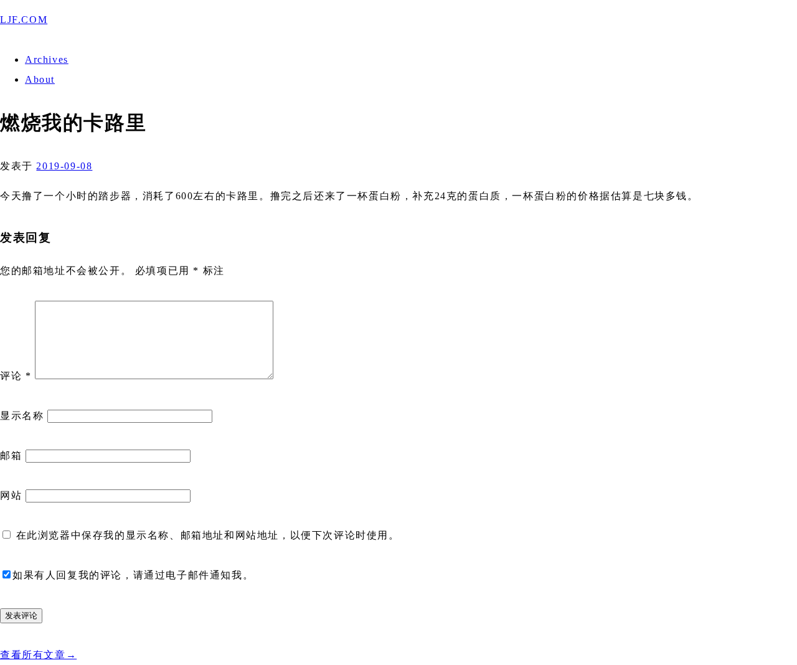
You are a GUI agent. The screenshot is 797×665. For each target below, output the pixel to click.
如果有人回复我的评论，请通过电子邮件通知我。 (132, 575)
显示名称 (22, 415)
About (40, 79)
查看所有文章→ (38, 654)
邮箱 (11, 455)
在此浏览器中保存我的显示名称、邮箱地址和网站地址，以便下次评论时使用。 (208, 535)
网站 (11, 495)
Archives (46, 59)
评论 (15, 375)
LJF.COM (23, 19)
